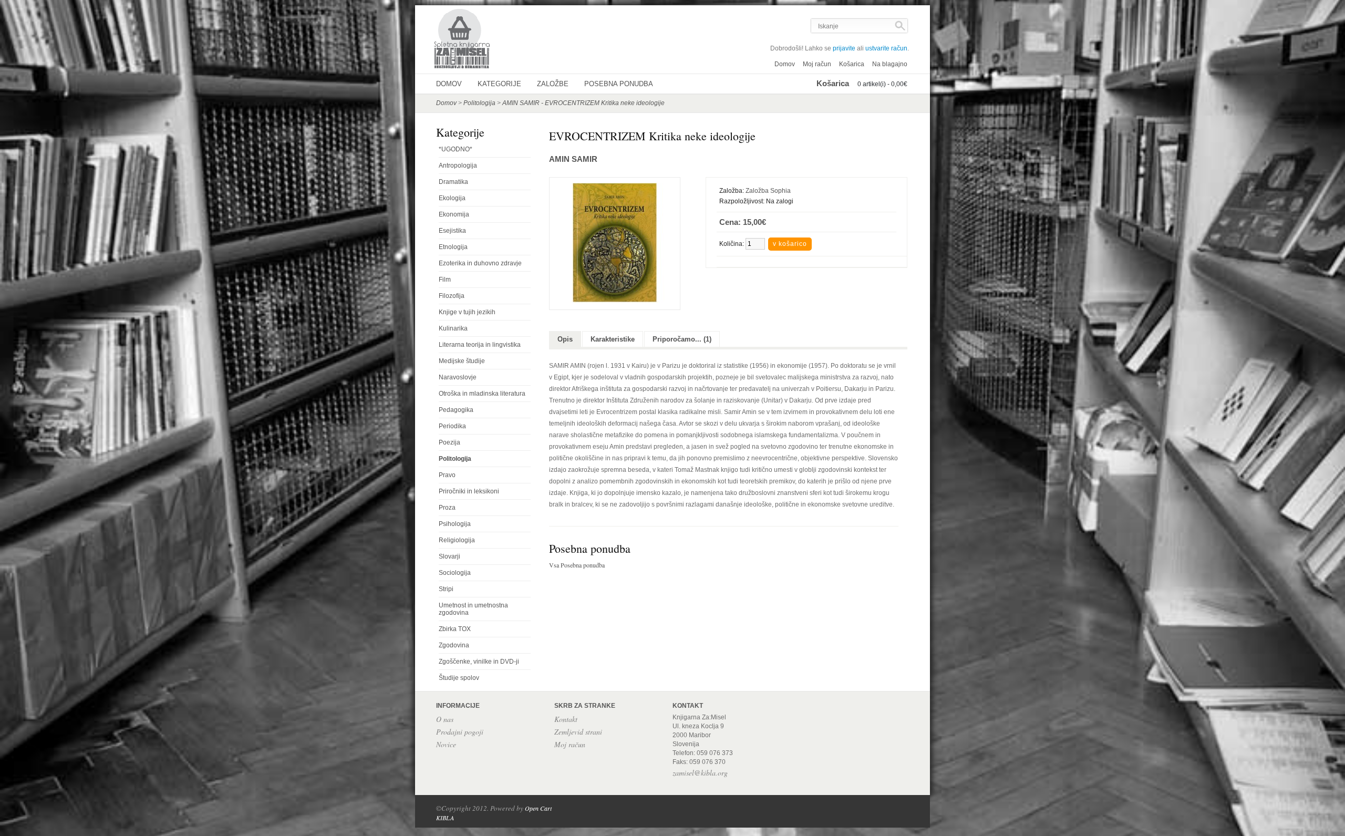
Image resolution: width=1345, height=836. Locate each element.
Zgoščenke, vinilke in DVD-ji (479, 661)
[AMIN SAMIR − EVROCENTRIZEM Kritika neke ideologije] (615, 300)
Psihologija (455, 524)
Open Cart (538, 808)
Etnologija (453, 247)
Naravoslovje (458, 377)
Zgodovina (454, 645)
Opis (565, 339)
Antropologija (458, 165)
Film (445, 279)
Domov (784, 64)
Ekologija (452, 198)
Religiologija (457, 540)
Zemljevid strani (578, 732)
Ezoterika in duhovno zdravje (480, 263)
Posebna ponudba (618, 84)
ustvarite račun (886, 48)
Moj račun (817, 64)
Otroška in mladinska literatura (482, 393)
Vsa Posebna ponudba (577, 565)
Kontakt (565, 719)
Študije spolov (459, 678)
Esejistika (452, 230)
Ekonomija (454, 214)
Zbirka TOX (455, 629)
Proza (447, 507)
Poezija (449, 442)
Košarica (851, 64)
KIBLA (445, 817)
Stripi (446, 589)
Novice (446, 744)
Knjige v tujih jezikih (467, 312)
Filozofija (451, 296)
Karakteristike (613, 339)
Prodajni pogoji (459, 732)
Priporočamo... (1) (682, 339)
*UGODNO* (455, 149)
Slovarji (449, 556)
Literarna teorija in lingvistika (480, 344)
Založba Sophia (768, 190)
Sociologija (455, 572)
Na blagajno (889, 64)
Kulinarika (453, 328)
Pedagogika (456, 410)
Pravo (447, 475)
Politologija (479, 103)
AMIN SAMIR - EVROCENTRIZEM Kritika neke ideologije (583, 103)
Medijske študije (462, 361)
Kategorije (499, 84)
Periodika (452, 426)
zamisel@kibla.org (700, 773)
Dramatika (453, 181)
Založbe (552, 84)
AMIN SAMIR (573, 158)
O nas (444, 719)
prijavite (844, 48)
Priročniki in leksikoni (469, 491)
